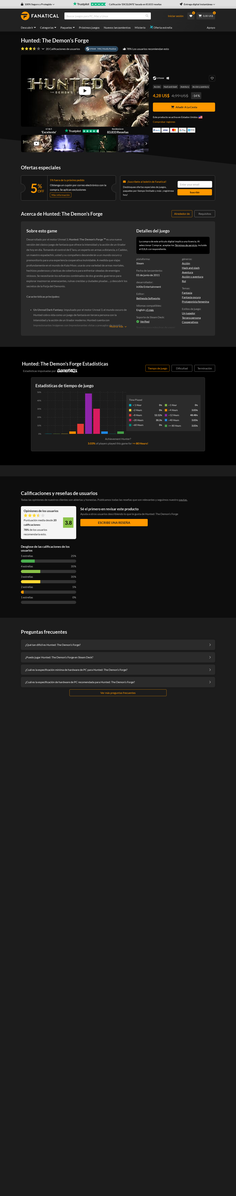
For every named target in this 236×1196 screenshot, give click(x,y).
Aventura (185, 86)
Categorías (47, 27)
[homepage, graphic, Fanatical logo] (40, 16)
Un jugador (188, 313)
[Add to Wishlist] (212, 78)
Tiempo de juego (157, 368)
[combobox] (118, 15)
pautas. (183, 499)
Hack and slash (170, 86)
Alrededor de (182, 213)
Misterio (140, 27)
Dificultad (182, 368)
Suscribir (195, 192)
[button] (38, 4)
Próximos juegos (89, 27)
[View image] (36, 143)
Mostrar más (116, 326)
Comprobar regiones (164, 121)
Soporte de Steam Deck (150, 317)
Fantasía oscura (191, 297)
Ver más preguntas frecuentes (118, 692)
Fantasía (187, 292)
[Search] (147, 15)
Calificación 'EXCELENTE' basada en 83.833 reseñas (135, 4)
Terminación (204, 368)
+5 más (149, 309)
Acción (157, 86)
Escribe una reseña (114, 523)
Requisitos (205, 213)
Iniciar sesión (175, 16)
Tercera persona (191, 317)
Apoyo (211, 27)
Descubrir (27, 27)
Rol (184, 281)
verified (144, 321)
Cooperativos (190, 322)
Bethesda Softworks (148, 298)
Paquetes (66, 27)
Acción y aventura (200, 86)
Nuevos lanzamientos (117, 27)
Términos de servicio (186, 245)
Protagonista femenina (195, 301)
